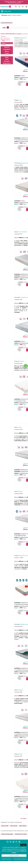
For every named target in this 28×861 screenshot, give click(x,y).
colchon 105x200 (22, 825)
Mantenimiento (7, 63)
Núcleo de (6, 47)
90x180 (4, 36)
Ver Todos (23, 818)
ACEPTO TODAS (14, 855)
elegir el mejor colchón (14, 15)
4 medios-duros (6, 38)
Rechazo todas (6, 859)
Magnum (18, 491)
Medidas (6, 43)
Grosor (7, 57)
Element (19, 361)
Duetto (18, 427)
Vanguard (18, 690)
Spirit (18, 754)
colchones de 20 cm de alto (21, 834)
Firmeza (7, 53)
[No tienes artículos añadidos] (26, 7)
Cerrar (23, 845)
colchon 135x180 (13, 825)
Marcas (7, 51)
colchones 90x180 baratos (6, 22)
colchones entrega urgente (7, 834)
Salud (6, 59)
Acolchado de (6, 49)
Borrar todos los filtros (6, 40)
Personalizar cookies (20, 859)
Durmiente (6, 61)
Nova (18, 100)
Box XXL (20, 38)
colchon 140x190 (4, 825)
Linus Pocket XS (20, 232)
